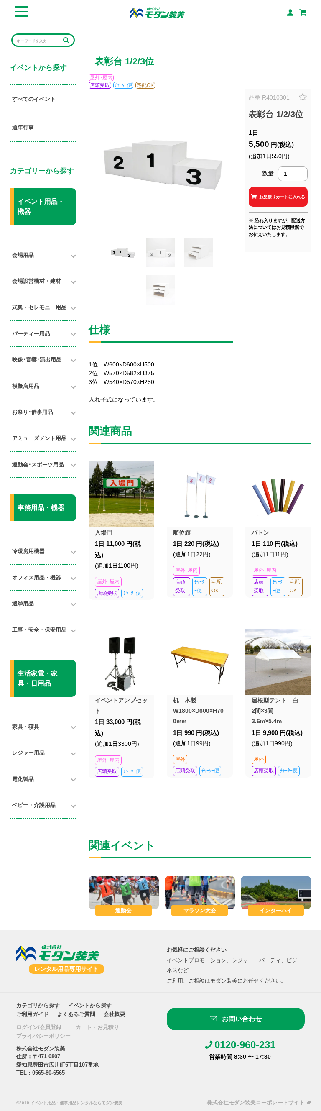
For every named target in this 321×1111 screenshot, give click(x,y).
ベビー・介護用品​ (34, 805)
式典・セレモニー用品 (39, 307)
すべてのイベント (34, 99)
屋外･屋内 (101, 78)
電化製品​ (23, 779)
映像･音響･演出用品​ (36, 359)
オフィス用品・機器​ (36, 577)
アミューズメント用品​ (39, 438)
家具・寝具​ (25, 727)
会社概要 (114, 1014)
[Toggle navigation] (21, 12)
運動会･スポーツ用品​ (38, 464)
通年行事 (23, 127)
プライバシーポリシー (43, 1036)
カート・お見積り (97, 1027)
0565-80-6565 (48, 1073)
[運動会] (124, 892)
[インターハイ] (276, 892)
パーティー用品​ (31, 333)
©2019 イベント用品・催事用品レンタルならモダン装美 (69, 1103)
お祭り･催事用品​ (32, 412)
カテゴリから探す (38, 1005)
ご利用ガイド (32, 1014)
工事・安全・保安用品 (39, 630)
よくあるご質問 (76, 1014)
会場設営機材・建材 (36, 281)
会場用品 (23, 255)
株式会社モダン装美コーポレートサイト (256, 1102)
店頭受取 (100, 85)
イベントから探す (90, 1005)
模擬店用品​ (25, 386)
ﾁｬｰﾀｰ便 (123, 85)
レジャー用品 (28, 753)
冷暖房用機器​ (28, 551)
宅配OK (145, 85)
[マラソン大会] (200, 892)
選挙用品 (23, 603)
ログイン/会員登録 (38, 1027)
